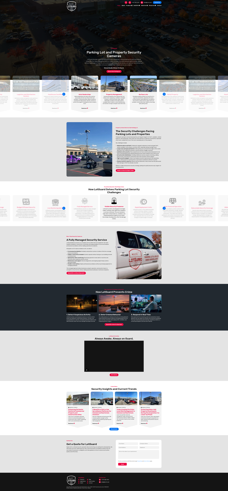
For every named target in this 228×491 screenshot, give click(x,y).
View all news (114, 429)
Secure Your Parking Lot (114, 71)
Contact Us (157, 2)
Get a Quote (114, 374)
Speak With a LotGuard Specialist (76, 273)
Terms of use (84, 488)
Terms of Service (147, 461)
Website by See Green (78, 488)
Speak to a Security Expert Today (125, 170)
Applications (83, 481)
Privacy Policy (139, 461)
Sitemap (89, 488)
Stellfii (81, 483)
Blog (90, 479)
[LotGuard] (71, 6)
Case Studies (92, 481)
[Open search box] (126, 2)
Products (82, 479)
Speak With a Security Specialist (114, 324)
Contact (91, 483)
